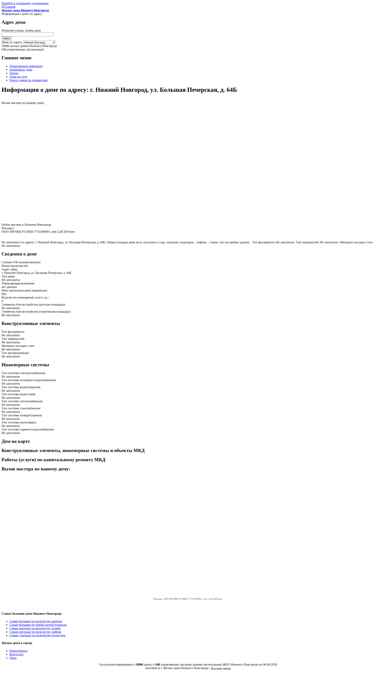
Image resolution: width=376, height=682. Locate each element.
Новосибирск (18, 650)
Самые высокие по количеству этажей (35, 628)
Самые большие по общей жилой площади (38, 624)
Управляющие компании (25, 66)
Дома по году (18, 76)
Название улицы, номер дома (21, 30)
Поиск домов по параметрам (28, 80)
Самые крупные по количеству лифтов (35, 631)
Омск (13, 657)
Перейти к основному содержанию (25, 3)
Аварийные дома (20, 69)
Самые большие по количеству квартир (35, 621)
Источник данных (221, 668)
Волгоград (16, 654)
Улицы (13, 73)
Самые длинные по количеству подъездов (37, 635)
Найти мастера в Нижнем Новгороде (26, 224)
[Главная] (8, 6)
